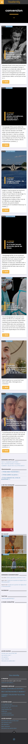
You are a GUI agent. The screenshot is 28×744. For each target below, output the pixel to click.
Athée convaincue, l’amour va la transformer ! (14, 118)
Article (3, 26)
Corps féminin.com (6, 709)
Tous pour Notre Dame (7, 715)
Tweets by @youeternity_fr (7, 598)
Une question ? (5, 657)
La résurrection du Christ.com (9, 706)
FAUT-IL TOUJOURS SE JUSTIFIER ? (9, 462)
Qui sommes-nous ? (6, 655)
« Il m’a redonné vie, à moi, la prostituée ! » (10, 478)
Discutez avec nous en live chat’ (9, 653)
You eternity (14, 675)
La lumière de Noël (6, 713)
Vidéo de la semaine (10, 216)
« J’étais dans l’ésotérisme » (10, 471)
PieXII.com (4, 711)
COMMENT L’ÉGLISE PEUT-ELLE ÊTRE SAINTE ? (13, 465)
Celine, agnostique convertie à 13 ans (16, 577)
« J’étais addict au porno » (9, 474)
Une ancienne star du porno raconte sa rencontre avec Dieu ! (16, 423)
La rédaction (10, 51)
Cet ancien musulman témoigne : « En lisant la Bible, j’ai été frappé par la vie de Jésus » (16, 370)
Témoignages (9, 26)
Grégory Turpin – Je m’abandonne (15, 182)
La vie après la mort (6, 704)
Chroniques (6, 536)
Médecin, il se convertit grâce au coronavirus (14, 308)
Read (6, 82)
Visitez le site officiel (7, 682)
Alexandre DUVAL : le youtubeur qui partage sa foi (15, 56)
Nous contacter (5, 659)
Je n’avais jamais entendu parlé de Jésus (14, 246)
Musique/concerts (10, 151)
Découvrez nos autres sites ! (8, 661)
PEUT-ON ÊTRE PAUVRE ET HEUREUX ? (11, 464)
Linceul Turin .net (6, 707)
